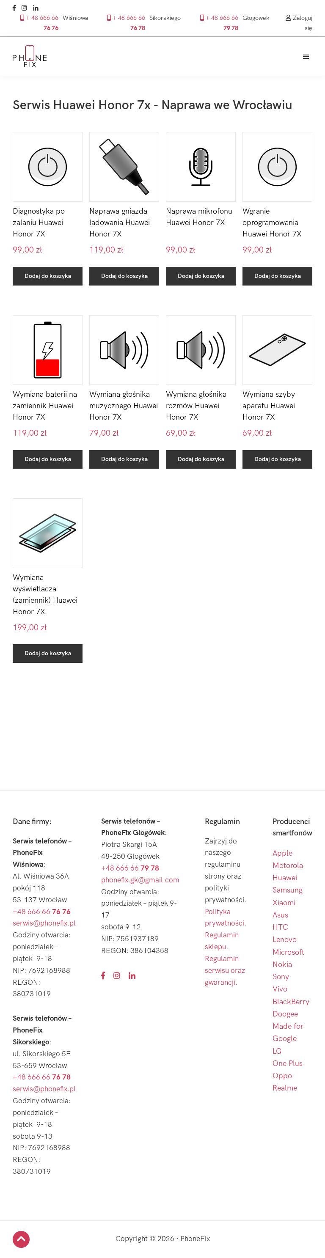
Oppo (282, 1075)
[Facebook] (16, 8)
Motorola (288, 865)
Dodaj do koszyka (48, 276)
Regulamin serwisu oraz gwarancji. (225, 971)
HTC (280, 927)
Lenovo (285, 939)
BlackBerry (291, 1001)
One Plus (288, 1063)
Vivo (280, 989)
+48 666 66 (42, 912)
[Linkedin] (38, 8)
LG (277, 1051)
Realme (285, 1088)
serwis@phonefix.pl (44, 923)
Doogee (285, 1014)
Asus (280, 915)
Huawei (285, 877)
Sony (281, 976)
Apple (282, 853)
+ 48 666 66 (41, 22)
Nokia (282, 964)
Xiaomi (284, 902)
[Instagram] (26, 8)
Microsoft (288, 952)
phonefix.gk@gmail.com (140, 880)
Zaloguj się (301, 22)
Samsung (288, 890)
